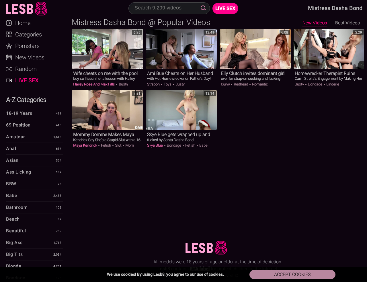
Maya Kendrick (85, 145)
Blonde (13, 266)
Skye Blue (155, 145)
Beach (13, 219)
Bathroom (17, 207)
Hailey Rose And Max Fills (94, 84)
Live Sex (27, 80)
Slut (118, 145)
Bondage (315, 84)
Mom (129, 145)
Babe (203, 145)
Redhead (241, 84)
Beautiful (16, 231)
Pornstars (27, 45)
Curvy (226, 84)
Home (22, 23)
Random (26, 68)
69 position (18, 125)
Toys (167, 84)
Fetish (106, 145)
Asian (12, 160)
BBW (11, 183)
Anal (11, 148)
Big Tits (14, 254)
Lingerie (332, 84)
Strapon (154, 84)
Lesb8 (35, 8)
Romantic (259, 84)
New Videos (314, 23)
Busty (123, 84)
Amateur (15, 136)
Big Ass (14, 242)
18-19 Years (19, 113)
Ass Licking (18, 172)
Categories (28, 34)
